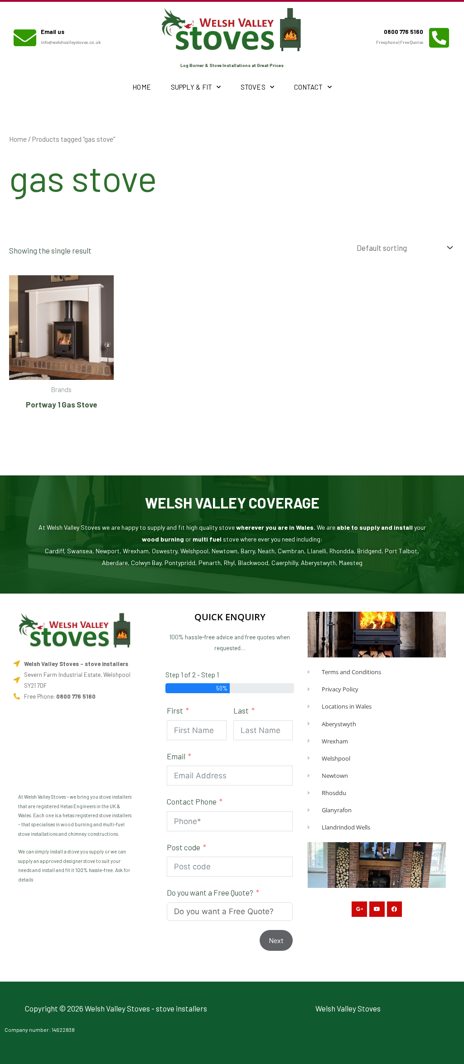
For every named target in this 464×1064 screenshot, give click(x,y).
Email (176, 756)
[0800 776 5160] (439, 37)
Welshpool (194, 551)
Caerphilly (284, 562)
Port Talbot (401, 551)
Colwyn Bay (146, 562)
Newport (108, 551)
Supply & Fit (191, 87)
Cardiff (54, 551)
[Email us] (25, 37)
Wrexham (136, 551)
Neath (266, 551)
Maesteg (350, 562)
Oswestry (164, 551)
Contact (308, 87)
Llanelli (316, 551)
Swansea (79, 551)
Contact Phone (192, 801)
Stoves (253, 87)
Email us (52, 31)
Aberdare (115, 562)
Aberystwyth (318, 562)
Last (241, 710)
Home (141, 87)
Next (276, 940)
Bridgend (369, 551)
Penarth (209, 562)
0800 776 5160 (403, 31)
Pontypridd (179, 562)
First (175, 710)
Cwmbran (291, 551)
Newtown (224, 551)
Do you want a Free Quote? (210, 892)
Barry (248, 551)
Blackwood (253, 562)
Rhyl (229, 562)
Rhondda (341, 551)
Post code (183, 847)
